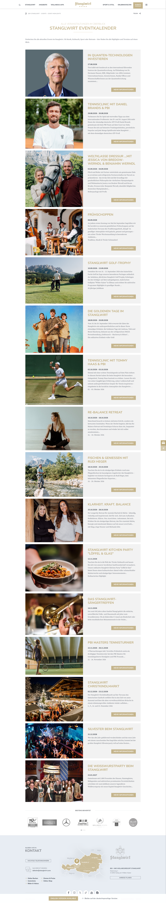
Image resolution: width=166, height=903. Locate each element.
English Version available (63, 898)
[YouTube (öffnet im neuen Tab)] (91, 892)
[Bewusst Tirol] (116, 822)
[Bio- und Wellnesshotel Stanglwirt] (83, 4)
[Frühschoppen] (54, 232)
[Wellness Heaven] (83, 822)
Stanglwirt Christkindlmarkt (103, 684)
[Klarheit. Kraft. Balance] (54, 520)
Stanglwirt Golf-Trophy (109, 263)
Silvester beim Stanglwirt (110, 729)
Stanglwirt (30, 5)
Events (138, 5)
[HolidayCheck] (33, 822)
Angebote (43, 5)
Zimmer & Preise (49, 878)
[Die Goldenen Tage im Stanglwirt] (54, 329)
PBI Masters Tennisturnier (111, 642)
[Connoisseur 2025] (100, 822)
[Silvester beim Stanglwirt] (54, 741)
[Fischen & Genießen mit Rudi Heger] (54, 474)
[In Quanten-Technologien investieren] (54, 73)
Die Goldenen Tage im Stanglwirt (106, 313)
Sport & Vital (108, 5)
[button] (146, 4)
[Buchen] (163, 443)
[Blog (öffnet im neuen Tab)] (97, 892)
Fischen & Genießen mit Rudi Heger (108, 459)
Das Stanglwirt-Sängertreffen (102, 601)
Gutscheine (32, 881)
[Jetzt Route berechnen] (77, 862)
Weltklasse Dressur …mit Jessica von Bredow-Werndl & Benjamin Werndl (111, 159)
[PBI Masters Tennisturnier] (54, 656)
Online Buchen (33, 878)
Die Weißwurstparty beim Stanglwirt (111, 768)
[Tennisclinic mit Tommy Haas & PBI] (54, 380)
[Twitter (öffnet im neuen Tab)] (80, 892)
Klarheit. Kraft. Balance (109, 504)
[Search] (19, 4)
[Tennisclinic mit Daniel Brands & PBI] (54, 124)
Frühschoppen (100, 214)
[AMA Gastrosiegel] (133, 822)
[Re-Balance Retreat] (54, 428)
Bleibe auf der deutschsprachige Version (101, 898)
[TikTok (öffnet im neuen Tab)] (85, 892)
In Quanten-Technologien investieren (110, 57)
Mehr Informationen (123, 89)
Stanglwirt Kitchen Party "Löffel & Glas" (110, 551)
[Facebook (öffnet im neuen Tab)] (68, 892)
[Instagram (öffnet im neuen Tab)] (74, 892)
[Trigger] (163, 448)
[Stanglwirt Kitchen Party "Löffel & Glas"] (54, 567)
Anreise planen (125, 878)
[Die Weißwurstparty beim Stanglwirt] (54, 781)
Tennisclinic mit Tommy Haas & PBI (107, 362)
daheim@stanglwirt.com (41, 870)
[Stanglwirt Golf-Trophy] (54, 280)
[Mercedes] (49, 822)
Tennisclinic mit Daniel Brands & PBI (107, 106)
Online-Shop (47, 881)
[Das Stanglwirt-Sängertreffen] (54, 614)
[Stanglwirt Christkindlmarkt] (54, 699)
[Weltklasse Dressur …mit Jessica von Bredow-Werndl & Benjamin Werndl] (54, 179)
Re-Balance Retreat (105, 412)
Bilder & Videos (33, 883)
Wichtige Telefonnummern (38, 861)
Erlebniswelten (124, 5)
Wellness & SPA (57, 5)
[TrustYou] (66, 822)
